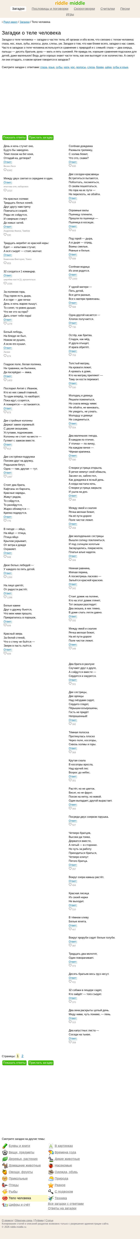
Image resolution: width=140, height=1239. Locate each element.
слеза (91, 67)
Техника (61, 1198)
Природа (61, 1178)
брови (100, 67)
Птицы (14, 1185)
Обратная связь (23, 1220)
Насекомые (63, 1165)
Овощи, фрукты (21, 1172)
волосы (81, 67)
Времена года (65, 1152)
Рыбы (13, 1191)
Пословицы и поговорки (50, 9)
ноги (66, 67)
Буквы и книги (19, 1146)
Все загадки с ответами (66, 1204)
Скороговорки (84, 9)
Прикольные (18, 1178)
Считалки (107, 9)
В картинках (64, 1146)
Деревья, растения (23, 1159)
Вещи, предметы (21, 1152)
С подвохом (64, 1191)
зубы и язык (120, 67)
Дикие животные (67, 1159)
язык (51, 67)
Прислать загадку (41, 137)
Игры (70, 14)
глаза (43, 67)
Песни (125, 9)
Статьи (49, 1220)
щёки (108, 67)
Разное (60, 1185)
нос (73, 67)
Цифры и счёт (19, 1204)
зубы (59, 67)
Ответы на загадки (62, 1208)
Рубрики (39, 1220)
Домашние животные (25, 1165)
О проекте (7, 1220)
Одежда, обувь (66, 1172)
